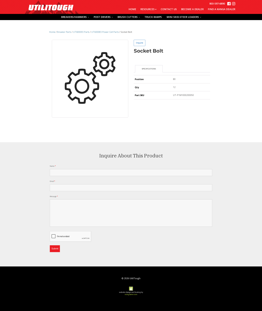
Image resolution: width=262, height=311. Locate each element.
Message (54, 196)
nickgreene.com (131, 294)
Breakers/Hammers (74, 17)
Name (53, 166)
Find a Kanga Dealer (221, 9)
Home (132, 9)
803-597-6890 (217, 3)
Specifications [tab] (149, 69)
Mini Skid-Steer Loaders (183, 17)
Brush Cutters (127, 17)
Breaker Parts (64, 31)
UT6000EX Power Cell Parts (105, 31)
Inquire (139, 42)
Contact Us (169, 9)
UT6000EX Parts (81, 31)
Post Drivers (102, 17)
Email (52, 181)
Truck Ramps (153, 17)
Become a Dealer (192, 9)
